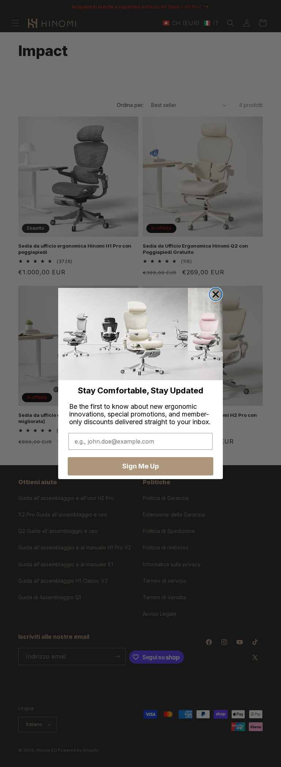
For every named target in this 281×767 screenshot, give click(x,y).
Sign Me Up (140, 466)
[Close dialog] (215, 294)
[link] (140, 334)
